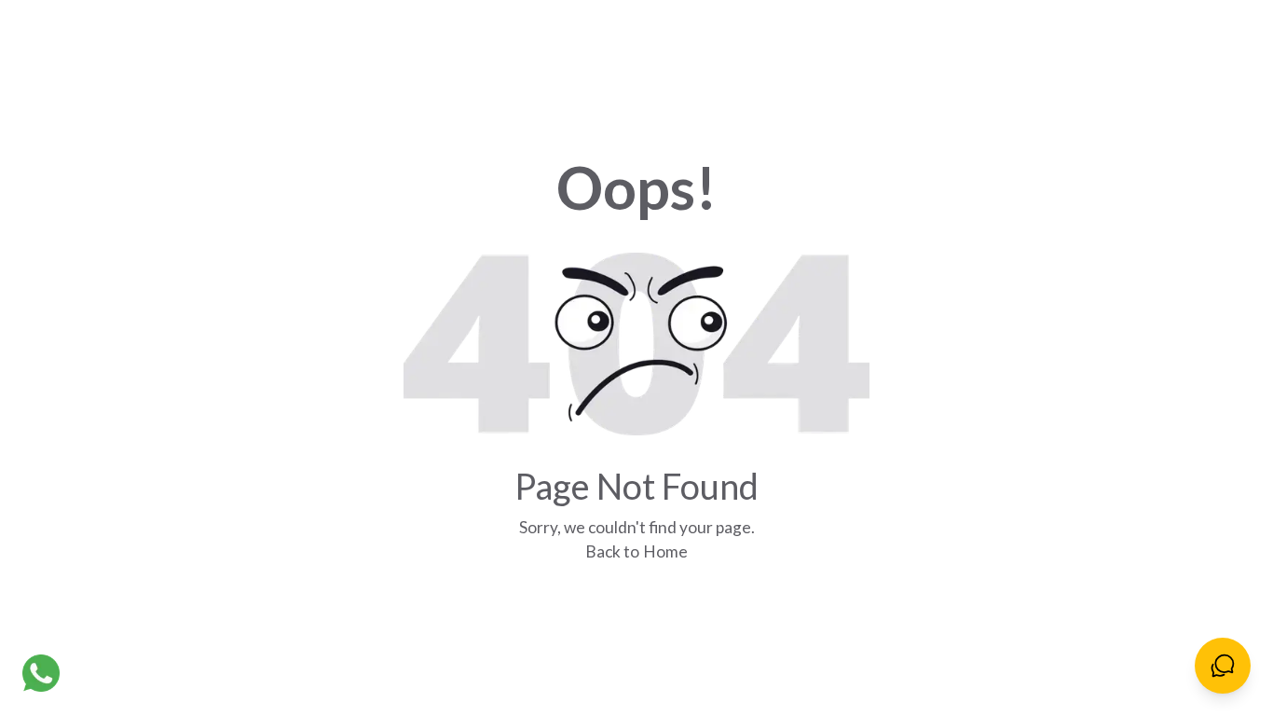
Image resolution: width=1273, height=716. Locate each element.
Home (665, 551)
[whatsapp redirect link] (41, 673)
